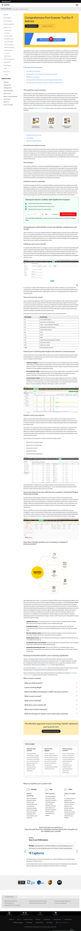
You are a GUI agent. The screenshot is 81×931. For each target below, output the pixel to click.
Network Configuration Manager (10, 96)
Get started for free (32, 26)
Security (38, 919)
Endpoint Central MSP (8, 104)
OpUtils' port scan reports (32, 77)
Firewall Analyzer (7, 99)
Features (17, 9)
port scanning (36, 232)
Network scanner (8, 30)
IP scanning (6, 33)
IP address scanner (8, 36)
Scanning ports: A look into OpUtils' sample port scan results (41, 74)
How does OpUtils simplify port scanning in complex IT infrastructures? (44, 82)
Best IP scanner (7, 56)
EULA (18, 919)
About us (11, 919)
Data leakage (29, 138)
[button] (77, 851)
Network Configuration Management (63, 901)
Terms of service (27, 919)
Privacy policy (57, 919)
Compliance (46, 919)
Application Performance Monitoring (12, 905)
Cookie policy (68, 919)
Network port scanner (9, 44)
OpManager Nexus (7, 87)
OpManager (6, 82)
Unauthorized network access (33, 135)
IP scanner (49, 664)
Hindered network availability (33, 141)
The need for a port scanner (33, 71)
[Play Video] (51, 39)
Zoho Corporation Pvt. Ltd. (37, 926)
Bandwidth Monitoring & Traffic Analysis (38, 901)
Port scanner (7, 53)
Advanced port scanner (9, 47)
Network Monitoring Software (11, 901)
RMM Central (6, 102)
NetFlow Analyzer (7, 93)
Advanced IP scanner (8, 41)
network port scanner (39, 108)
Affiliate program (18, 922)
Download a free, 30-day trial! (51, 731)
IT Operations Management (61, 903)
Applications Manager (8, 90)
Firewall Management (9, 903)
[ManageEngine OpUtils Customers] (40, 882)
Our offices (49, 922)
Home (13, 9)
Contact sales (39, 922)
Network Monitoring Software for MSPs (38, 903)
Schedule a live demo (47, 26)
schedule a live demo (42, 668)
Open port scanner (8, 50)
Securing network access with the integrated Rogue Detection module (44, 80)
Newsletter (29, 922)
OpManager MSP (7, 85)
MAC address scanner (9, 38)
